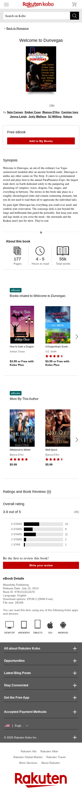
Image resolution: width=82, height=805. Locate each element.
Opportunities (14, 660)
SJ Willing (55, 116)
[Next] (76, 337)
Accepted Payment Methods (25, 711)
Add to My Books (41, 141)
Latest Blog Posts (17, 673)
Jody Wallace (37, 116)
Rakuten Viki (28, 751)
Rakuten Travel (55, 757)
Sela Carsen (15, 112)
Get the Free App (16, 697)
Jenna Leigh (18, 116)
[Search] (74, 16)
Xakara (67, 116)
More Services (28, 762)
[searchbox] (41, 16)
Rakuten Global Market (27, 757)
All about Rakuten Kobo (22, 648)
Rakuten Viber (49, 751)
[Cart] (74, 4)
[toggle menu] (6, 4)
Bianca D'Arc (51, 112)
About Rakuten (50, 762)
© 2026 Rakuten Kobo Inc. (20, 737)
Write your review (41, 565)
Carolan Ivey (69, 112)
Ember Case (33, 112)
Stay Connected (16, 685)
